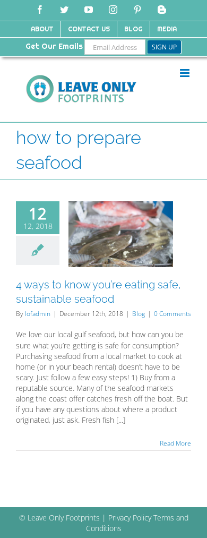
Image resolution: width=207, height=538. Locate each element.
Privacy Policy (129, 518)
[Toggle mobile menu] (185, 73)
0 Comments (172, 313)
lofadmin (37, 313)
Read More (175, 443)
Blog (138, 313)
